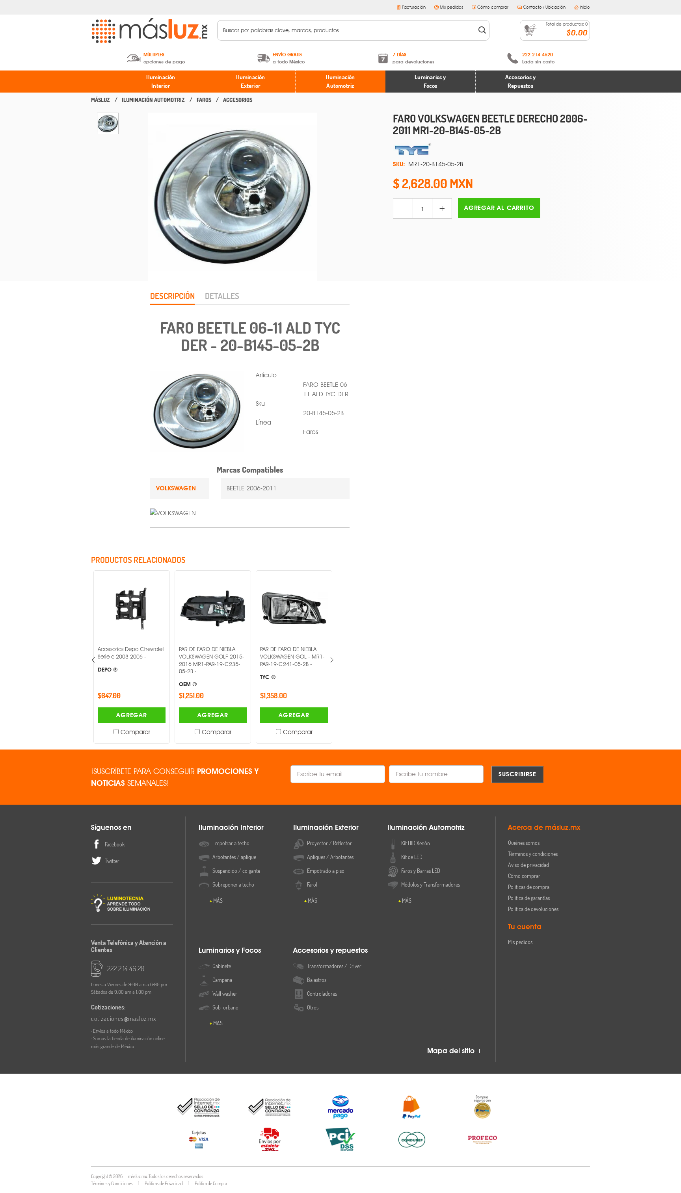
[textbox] (348, 30)
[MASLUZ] (100, 100)
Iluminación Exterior (250, 81)
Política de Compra (211, 1183)
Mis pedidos (451, 7)
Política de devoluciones (533, 908)
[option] (108, 123)
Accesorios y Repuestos (520, 81)
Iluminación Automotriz (340, 81)
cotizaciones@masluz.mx (123, 1018)
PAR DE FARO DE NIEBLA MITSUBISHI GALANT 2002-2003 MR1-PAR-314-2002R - (292, 666)
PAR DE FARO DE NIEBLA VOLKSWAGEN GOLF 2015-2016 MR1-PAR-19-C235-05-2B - (130, 666)
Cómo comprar (492, 7)
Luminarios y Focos (430, 81)
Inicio (585, 7)
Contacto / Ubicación (544, 7)
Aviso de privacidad (528, 864)
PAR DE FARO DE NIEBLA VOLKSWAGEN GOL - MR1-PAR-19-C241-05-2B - (211, 663)
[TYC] (491, 149)
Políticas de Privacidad (164, 1183)
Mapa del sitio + (454, 1050)
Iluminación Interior (160, 81)
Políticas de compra (528, 886)
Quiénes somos (524, 842)
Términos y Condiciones (112, 1183)
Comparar (135, 732)
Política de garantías (529, 897)
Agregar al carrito (499, 208)
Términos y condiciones (533, 853)
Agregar (131, 715)
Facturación (414, 7)
